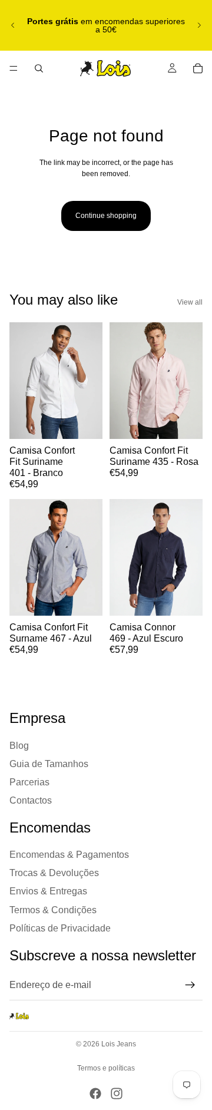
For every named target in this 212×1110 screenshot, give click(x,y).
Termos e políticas (106, 1068)
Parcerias (29, 782)
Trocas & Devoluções (54, 873)
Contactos (30, 800)
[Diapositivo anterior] (13, 25)
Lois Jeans (118, 1044)
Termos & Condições (53, 910)
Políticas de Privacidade (60, 928)
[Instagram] (117, 1093)
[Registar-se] (190, 985)
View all (190, 302)
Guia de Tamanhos (48, 764)
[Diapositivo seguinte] (199, 25)
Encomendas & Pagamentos (69, 855)
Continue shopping (106, 216)
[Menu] (13, 68)
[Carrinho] (198, 68)
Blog (19, 746)
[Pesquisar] (39, 68)
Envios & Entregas (48, 892)
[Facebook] (95, 1093)
